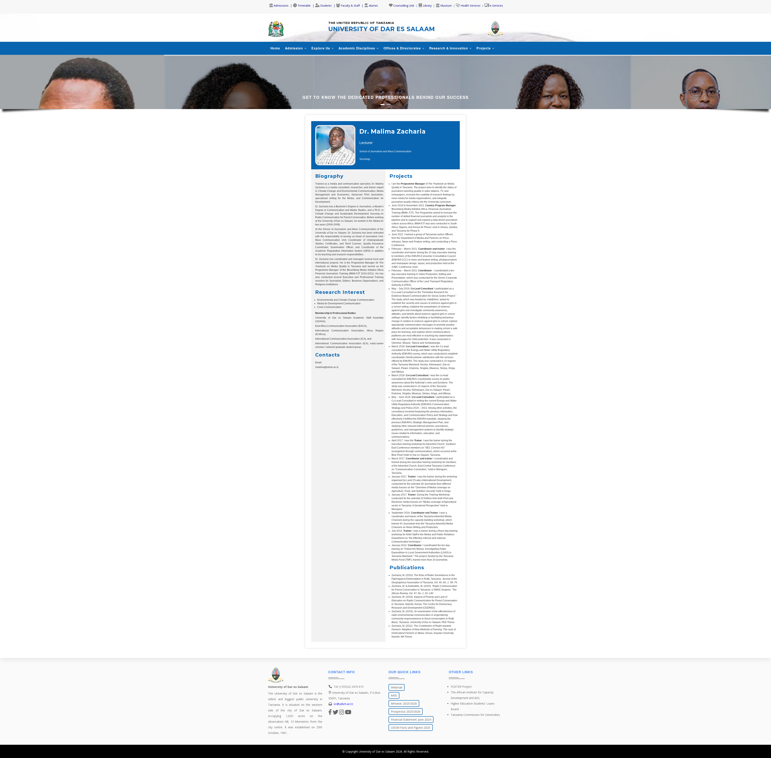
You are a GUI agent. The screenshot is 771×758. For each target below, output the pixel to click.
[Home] (276, 28)
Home (275, 48)
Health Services (470, 5)
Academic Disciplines (357, 48)
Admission (294, 48)
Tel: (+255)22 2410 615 (349, 687)
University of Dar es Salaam (377, 751)
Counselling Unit (403, 5)
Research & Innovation (449, 48)
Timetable (304, 5)
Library (427, 5)
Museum (446, 5)
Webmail (396, 687)
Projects (484, 48)
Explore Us (321, 48)
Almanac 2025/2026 (404, 703)
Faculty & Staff (350, 5)
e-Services (496, 5)
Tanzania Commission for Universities (475, 715)
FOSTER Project (461, 687)
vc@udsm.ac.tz (343, 704)
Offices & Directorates (402, 48)
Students (326, 5)
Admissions (281, 5)
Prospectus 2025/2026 (405, 711)
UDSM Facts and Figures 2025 (410, 727)
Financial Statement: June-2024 (411, 719)
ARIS (394, 695)
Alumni (373, 5)
